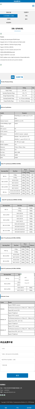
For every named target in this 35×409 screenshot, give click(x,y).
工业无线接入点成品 (8, 15)
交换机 (9, 19)
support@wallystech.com (9, 392)
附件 (26, 19)
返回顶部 (29, 407)
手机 (17, 407)
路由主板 (8, 12)
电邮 (6, 407)
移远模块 (8, 22)
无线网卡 (26, 12)
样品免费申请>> (17, 1)
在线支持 (27, 280)
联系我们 (2, 384)
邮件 (26, 277)
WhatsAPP (27, 283)
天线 (26, 15)
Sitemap (32, 402)
